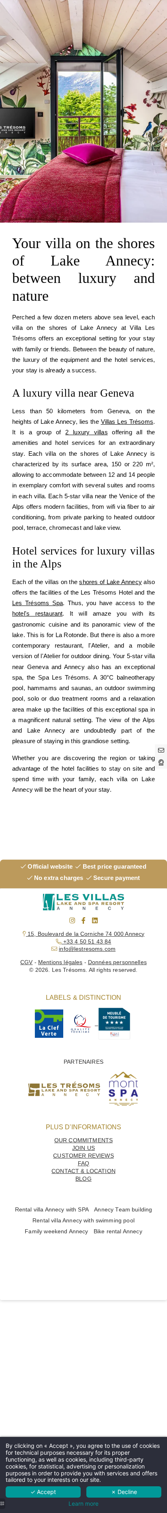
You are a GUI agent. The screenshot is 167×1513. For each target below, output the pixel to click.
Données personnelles (117, 962)
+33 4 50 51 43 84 (86, 942)
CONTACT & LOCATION (83, 1171)
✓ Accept (43, 1491)
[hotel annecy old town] (72, 920)
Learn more (83, 1503)
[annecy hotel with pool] (49, 1023)
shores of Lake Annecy (110, 581)
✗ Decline (124, 1491)
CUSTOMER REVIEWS (83, 1156)
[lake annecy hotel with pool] (83, 920)
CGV (26, 962)
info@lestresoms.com (87, 949)
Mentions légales (60, 962)
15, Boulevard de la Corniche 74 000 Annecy (85, 934)
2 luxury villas (86, 432)
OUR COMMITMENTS (83, 1140)
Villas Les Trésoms (127, 421)
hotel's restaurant (37, 613)
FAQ (83, 1163)
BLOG (83, 1179)
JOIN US (83, 1148)
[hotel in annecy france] (98, 1023)
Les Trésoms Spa (37, 602)
